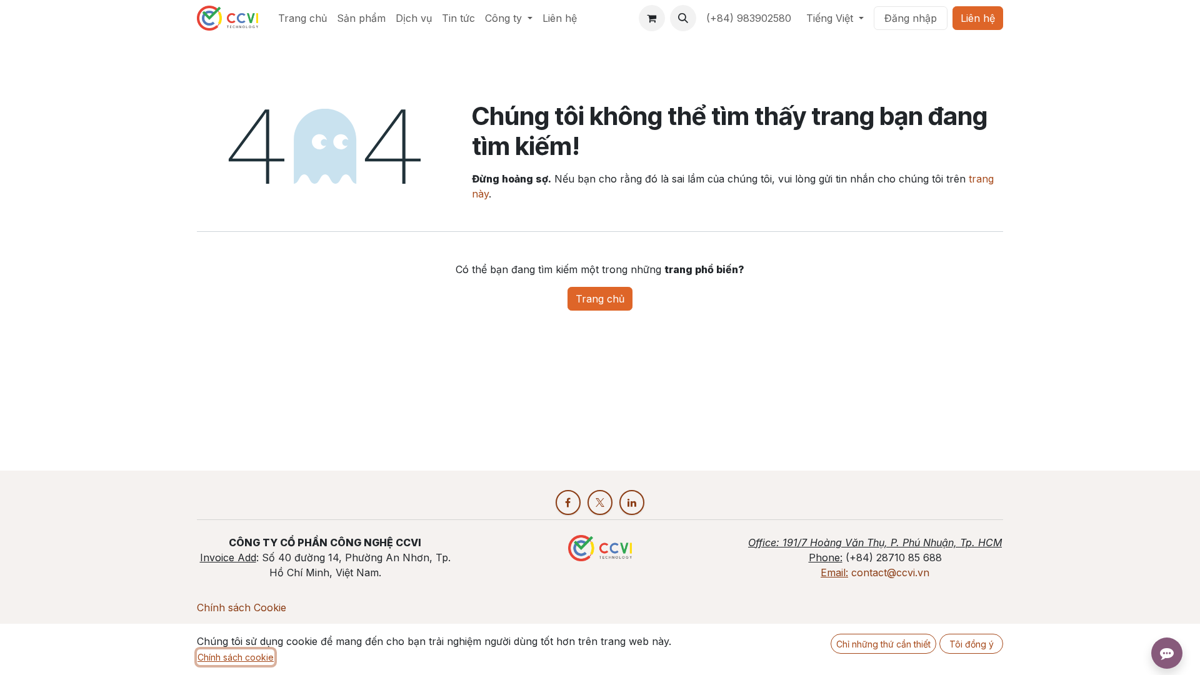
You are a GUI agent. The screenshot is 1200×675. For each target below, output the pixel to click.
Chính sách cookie (236, 657)
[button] (683, 18)
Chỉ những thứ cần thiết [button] (883, 644)
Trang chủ (600, 298)
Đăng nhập (910, 18)
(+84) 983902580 (748, 18)
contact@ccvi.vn (890, 572)
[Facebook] (568, 502)
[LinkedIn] (631, 502)
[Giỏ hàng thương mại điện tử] (652, 18)
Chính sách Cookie (241, 607)
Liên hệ (978, 18)
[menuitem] (302, 18)
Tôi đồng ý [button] (971, 644)
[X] (600, 502)
